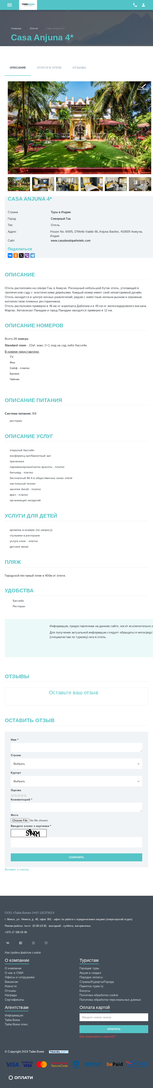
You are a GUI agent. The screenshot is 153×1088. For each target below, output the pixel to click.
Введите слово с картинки (31, 826)
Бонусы (84, 990)
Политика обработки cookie (98, 995)
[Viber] (27, 255)
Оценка (16, 790)
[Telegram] (32, 255)
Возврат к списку (17, 869)
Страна (16, 755)
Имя (14, 739)
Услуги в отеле (49, 67)
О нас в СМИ (14, 972)
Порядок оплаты (91, 977)
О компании (13, 968)
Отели (34, 28)
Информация (14, 1015)
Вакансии (11, 981)
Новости (11, 986)
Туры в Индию (61, 212)
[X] (21, 255)
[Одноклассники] (15, 255)
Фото (14, 815)
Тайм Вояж (12, 1020)
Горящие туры (89, 968)
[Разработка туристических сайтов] (56, 1051)
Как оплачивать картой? (97, 1036)
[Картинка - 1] (79, 127)
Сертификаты (14, 999)
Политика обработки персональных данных (110, 999)
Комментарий (21, 799)
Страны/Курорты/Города (96, 981)
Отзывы (79, 67)
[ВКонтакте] (10, 255)
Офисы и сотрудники (20, 977)
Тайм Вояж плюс (16, 1024)
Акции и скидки (90, 972)
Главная (16, 28)
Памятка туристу (91, 986)
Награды (11, 995)
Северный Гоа (61, 218)
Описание (18, 67)
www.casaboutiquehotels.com (71, 240)
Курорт (16, 772)
